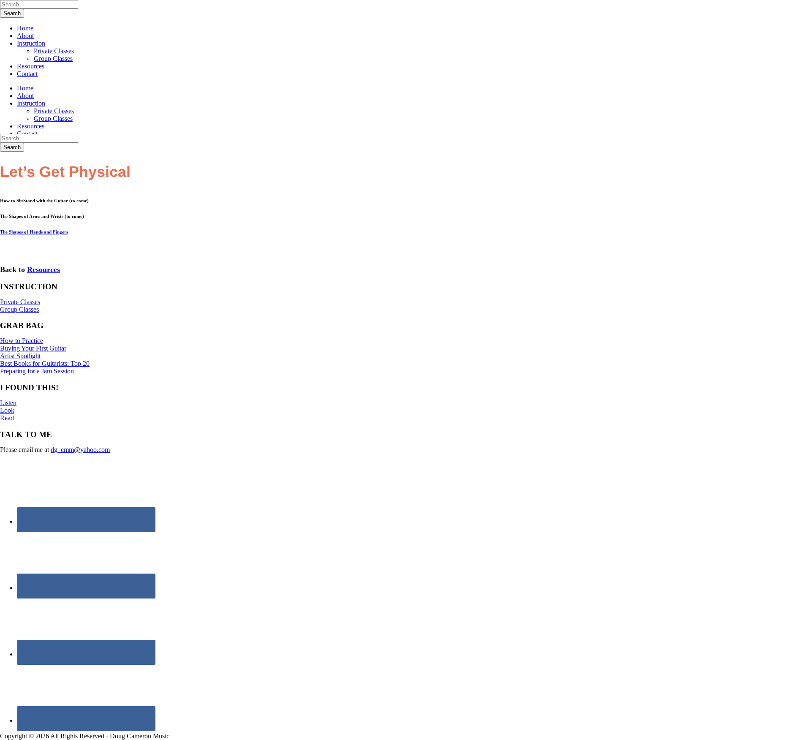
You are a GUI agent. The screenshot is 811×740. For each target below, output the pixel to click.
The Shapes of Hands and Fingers (34, 231)
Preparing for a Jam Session (37, 371)
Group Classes (53, 58)
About (25, 35)
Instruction (31, 43)
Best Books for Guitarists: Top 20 (45, 363)
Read (7, 418)
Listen (8, 402)
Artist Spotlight (20, 355)
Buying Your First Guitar (33, 348)
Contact (27, 73)
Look (7, 410)
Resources (30, 66)
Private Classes (54, 50)
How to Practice (21, 340)
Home (25, 28)
